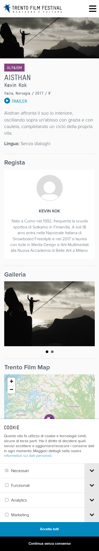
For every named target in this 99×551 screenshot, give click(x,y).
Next (88, 314)
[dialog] (49, 485)
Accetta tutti (49, 529)
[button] (11, 381)
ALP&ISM (14, 67)
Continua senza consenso (50, 543)
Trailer (18, 101)
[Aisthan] (49, 313)
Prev (11, 314)
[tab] (91, 470)
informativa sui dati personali (27, 455)
